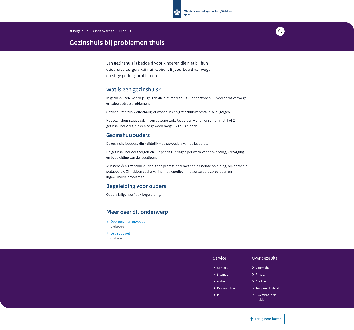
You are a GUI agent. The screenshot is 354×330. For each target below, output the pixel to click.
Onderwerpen (103, 31)
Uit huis (125, 31)
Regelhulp (80, 31)
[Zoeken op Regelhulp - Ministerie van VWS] (280, 31)
